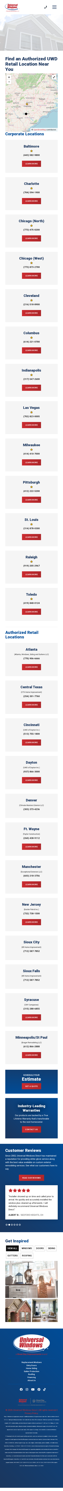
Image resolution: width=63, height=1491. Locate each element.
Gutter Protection (31, 1371)
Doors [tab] (40, 1248)
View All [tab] (12, 1248)
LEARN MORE (31, 164)
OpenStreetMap (39, 130)
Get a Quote (31, 1086)
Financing (31, 1377)
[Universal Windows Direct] (18, 7)
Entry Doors (32, 1365)
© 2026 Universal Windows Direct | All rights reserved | (32, 1410)
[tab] (6, 1225)
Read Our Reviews (31, 1178)
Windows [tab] (27, 1248)
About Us (32, 1380)
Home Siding (31, 1368)
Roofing (31, 1374)
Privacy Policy (31, 1413)
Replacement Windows (32, 1362)
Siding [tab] (51, 1248)
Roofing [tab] (27, 1255)
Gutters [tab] (12, 1255)
